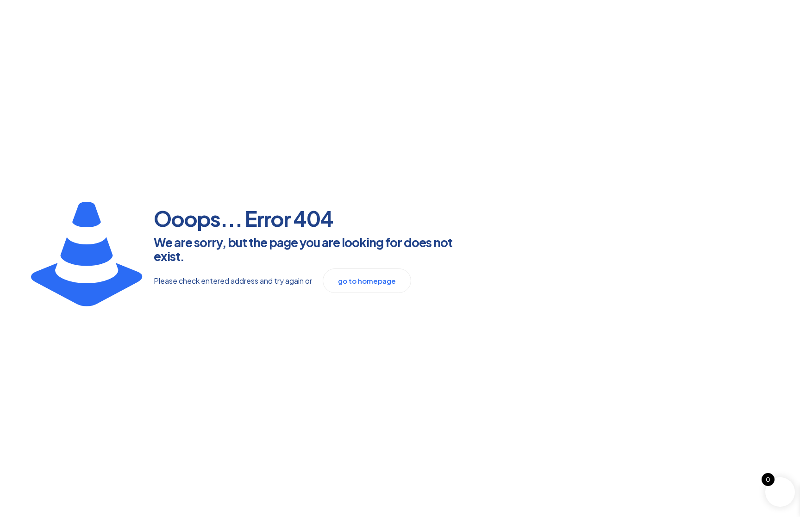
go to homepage (367, 280)
